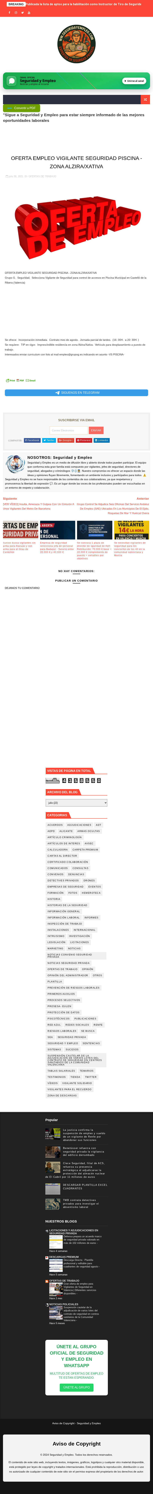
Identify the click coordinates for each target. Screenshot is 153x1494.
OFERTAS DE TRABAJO (42, 176)
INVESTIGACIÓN (79, 936)
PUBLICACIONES (85, 1018)
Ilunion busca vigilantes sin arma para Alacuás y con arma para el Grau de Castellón (19, 548)
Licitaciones (79, 942)
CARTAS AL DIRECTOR (62, 856)
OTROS (97, 975)
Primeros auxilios (61, 994)
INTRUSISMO (56, 936)
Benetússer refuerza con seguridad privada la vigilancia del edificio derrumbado (83, 1151)
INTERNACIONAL (85, 930)
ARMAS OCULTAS (88, 831)
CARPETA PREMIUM (85, 849)
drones (89, 880)
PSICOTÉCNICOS (59, 1018)
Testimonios (57, 1077)
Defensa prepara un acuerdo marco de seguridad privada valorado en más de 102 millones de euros (83, 1239)
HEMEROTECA (91, 893)
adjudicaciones (79, 825)
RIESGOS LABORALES (62, 1031)
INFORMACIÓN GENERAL (64, 911)
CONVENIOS (56, 874)
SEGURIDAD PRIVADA (72, 1037)
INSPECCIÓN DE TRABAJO (65, 924)
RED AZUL (54, 1025)
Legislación (57, 942)
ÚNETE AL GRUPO (76, 1387)
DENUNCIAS (76, 874)
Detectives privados (63, 880)
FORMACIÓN (56, 893)
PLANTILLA (55, 981)
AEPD (51, 831)
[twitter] (22, 12)
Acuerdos (55, 825)
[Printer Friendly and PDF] (21, 380)
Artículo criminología (65, 837)
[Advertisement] (76, 311)
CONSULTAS (81, 868)
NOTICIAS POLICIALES (63, 1304)
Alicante (66, 831)
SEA (50, 1037)
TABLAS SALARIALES (61, 1071)
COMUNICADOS (58, 868)
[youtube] (29, 12)
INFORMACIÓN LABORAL (64, 917)
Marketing (55, 948)
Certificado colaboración (68, 862)
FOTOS (72, 893)
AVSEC (89, 843)
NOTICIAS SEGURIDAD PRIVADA (69, 963)
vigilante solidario (77, 1083)
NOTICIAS (74, 948)
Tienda (75, 1077)
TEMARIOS (87, 1071)
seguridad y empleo (63, 1043)
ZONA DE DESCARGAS (62, 1095)
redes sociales (77, 1025)
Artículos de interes (64, 843)
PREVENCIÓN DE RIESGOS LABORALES (74, 988)
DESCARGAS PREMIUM (64, 1256)
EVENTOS (94, 886)
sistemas (54, 1049)
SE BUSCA (88, 1031)
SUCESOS (72, 1049)
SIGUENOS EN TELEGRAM (80, 392)
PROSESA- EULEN (59, 1006)
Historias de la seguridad (68, 905)
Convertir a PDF (25, 108)
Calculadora (58, 849)
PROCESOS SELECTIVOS (64, 1000)
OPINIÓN (87, 969)
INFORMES (92, 917)
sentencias (91, 1043)
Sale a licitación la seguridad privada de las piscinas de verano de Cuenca (77, 4)
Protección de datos (64, 1012)
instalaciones (58, 930)
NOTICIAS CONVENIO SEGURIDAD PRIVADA (70, 955)
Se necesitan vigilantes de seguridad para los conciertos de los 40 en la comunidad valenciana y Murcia (130, 549)
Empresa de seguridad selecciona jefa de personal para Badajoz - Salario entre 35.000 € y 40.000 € (57, 548)
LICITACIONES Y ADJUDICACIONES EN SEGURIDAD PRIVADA (73, 1232)
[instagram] (16, 12)
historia (54, 899)
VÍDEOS (53, 1083)
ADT (98, 825)
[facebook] (9, 12)
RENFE (98, 1025)
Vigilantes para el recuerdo (70, 1089)
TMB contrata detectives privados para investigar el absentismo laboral (81, 1203)
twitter (91, 1077)
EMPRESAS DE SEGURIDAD (66, 886)
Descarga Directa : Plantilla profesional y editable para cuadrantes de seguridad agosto (81, 1263)
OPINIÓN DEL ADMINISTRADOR (68, 975)
